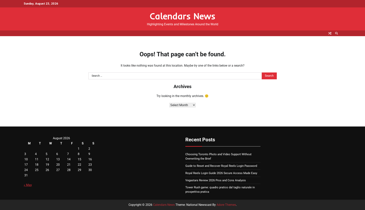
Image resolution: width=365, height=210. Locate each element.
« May (28, 185)
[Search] (336, 33)
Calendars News (182, 15)
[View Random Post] (330, 33)
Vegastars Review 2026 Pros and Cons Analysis (215, 180)
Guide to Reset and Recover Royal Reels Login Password (221, 166)
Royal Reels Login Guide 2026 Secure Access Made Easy (221, 173)
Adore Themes (226, 205)
